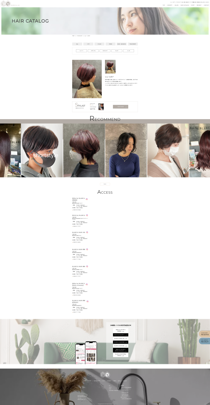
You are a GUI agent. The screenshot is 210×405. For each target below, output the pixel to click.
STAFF (193, 5)
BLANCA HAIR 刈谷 (125, 390)
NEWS (114, 380)
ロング (116, 50)
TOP (164, 5)
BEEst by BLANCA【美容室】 (126, 387)
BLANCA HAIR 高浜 (125, 394)
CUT (109, 385)
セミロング (105, 50)
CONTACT (206, 5)
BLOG (119, 380)
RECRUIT (199, 5)
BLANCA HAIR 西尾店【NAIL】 (127, 398)
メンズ (128, 50)
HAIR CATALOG (185, 5)
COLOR (110, 387)
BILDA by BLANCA (125, 389)
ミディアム (93, 50)
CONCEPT (169, 5)
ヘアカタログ (79, 35)
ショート (81, 50)
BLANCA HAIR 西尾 (125, 392)
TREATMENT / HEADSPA (113, 390)
